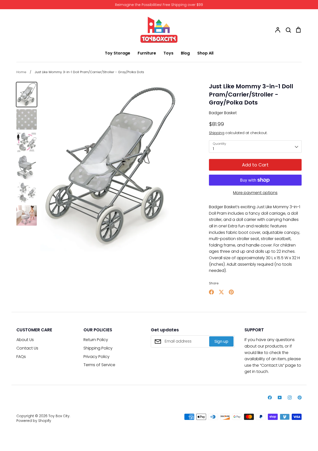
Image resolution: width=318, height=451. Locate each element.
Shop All (205, 53)
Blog (185, 53)
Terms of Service (99, 365)
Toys (168, 53)
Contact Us (27, 348)
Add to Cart (255, 165)
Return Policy (95, 340)
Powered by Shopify (33, 420)
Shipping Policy (98, 348)
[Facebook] (270, 397)
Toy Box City (59, 415)
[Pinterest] (300, 397)
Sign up (221, 341)
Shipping (216, 132)
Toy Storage (117, 53)
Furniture (147, 53)
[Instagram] (290, 397)
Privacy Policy (96, 356)
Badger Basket (223, 113)
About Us (25, 340)
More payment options (255, 193)
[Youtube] (280, 397)
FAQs (21, 356)
